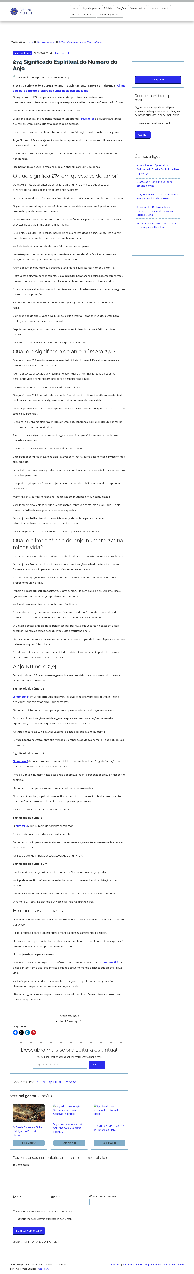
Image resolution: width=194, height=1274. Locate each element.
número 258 (110, 962)
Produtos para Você (110, 14)
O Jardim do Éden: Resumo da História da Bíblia (109, 1128)
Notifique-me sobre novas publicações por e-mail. (43, 1218)
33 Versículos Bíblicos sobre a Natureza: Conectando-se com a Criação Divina (155, 210)
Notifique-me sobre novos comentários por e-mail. (44, 1211)
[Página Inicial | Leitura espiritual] (21, 11)
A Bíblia (108, 8)
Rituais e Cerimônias (83, 14)
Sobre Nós (128, 1264)
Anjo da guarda (91, 8)
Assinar (97, 1064)
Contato (115, 1264)
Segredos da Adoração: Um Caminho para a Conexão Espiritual (68, 1128)
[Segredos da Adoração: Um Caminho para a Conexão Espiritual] (69, 1110)
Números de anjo (159, 8)
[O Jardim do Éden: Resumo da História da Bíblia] (109, 1110)
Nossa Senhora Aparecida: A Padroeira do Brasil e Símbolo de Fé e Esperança (158, 169)
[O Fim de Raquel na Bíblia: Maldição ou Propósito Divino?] (29, 1113)
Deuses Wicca (137, 8)
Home (75, 8)
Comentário (22, 1164)
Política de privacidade (148, 1264)
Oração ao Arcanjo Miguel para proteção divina (154, 184)
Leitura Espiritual (60, 53)
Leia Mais (27, 1143)
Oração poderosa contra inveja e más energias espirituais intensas (158, 196)
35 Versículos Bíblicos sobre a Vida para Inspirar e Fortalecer (156, 225)
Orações (121, 8)
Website (69, 1082)
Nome (18, 1196)
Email (57, 1196)
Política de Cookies (173, 1264)
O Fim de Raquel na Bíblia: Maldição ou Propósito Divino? (27, 1131)
